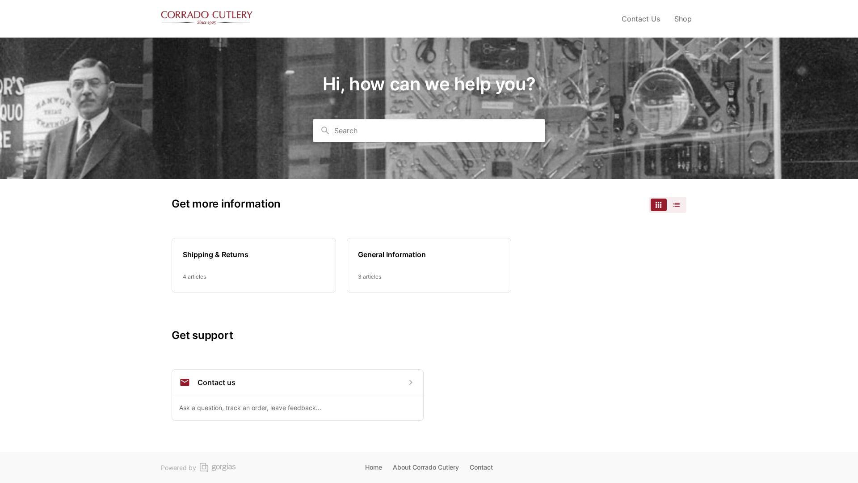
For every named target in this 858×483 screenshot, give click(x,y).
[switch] (667, 205)
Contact (481, 467)
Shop (683, 18)
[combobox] (429, 130)
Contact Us (641, 18)
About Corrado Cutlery (426, 467)
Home (373, 467)
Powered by (178, 467)
